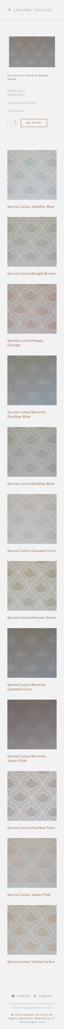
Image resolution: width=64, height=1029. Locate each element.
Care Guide (38, 1003)
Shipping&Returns (31, 1007)
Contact (47, 1007)
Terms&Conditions (19, 1003)
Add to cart (34, 122)
